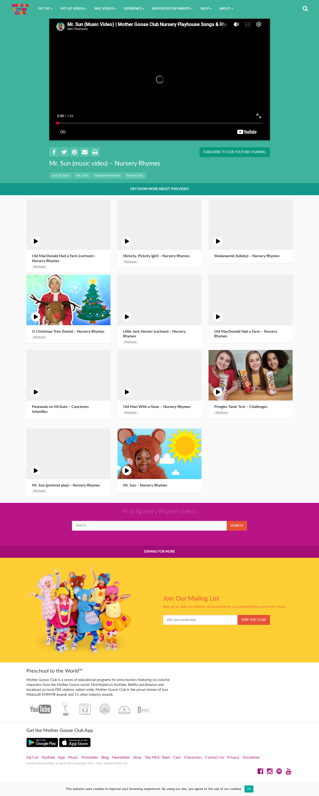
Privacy (233, 757)
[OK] (313, 789)
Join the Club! (253, 620)
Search (236, 525)
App (61, 757)
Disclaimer (251, 757)
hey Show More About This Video (159, 189)
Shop (137, 757)
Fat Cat (32, 757)
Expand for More (159, 551)
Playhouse (135, 175)
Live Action (60, 175)
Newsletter (121, 757)
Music (73, 757)
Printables (90, 757)
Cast (177, 757)
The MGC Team (157, 757)
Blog (105, 757)
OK (249, 789)
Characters (193, 757)
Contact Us (214, 757)
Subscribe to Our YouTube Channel (234, 152)
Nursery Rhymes (107, 175)
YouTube (48, 757)
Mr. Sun (82, 175)
